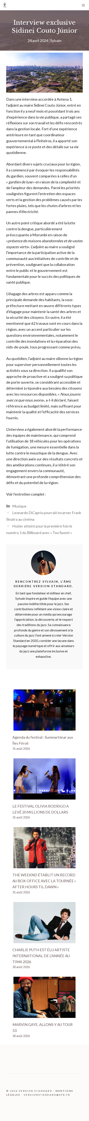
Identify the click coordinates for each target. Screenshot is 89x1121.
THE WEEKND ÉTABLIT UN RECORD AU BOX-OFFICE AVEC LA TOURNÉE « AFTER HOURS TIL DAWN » (44, 881)
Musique (19, 506)
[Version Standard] (4, 5)
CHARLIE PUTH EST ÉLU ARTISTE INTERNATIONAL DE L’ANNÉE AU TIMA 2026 (41, 956)
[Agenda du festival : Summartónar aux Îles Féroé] (44, 727)
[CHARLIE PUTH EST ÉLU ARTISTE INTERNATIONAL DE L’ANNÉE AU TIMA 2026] (44, 940)
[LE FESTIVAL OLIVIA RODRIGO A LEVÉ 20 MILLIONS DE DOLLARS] (44, 796)
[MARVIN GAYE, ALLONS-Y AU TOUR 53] (44, 1015)
